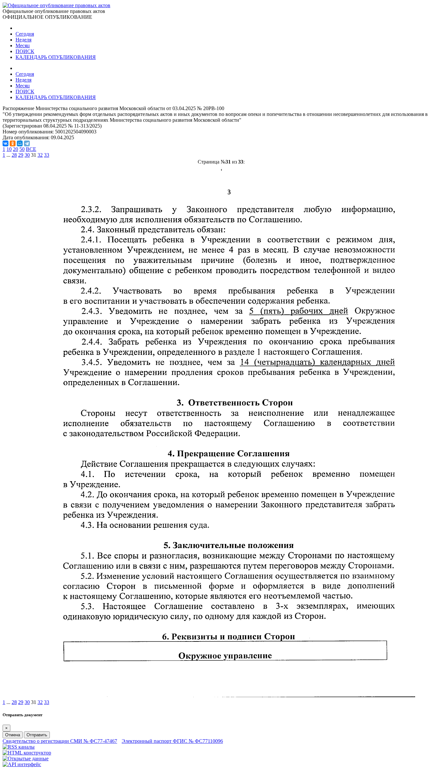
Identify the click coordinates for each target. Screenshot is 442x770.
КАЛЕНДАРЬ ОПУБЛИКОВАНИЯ (56, 57)
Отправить (37, 734)
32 (40, 155)
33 (46, 155)
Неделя (23, 39)
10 (9, 149)
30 (27, 155)
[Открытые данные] (26, 758)
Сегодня (25, 34)
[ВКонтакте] (5, 143)
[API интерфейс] (22, 764)
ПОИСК (25, 51)
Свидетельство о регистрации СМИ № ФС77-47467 (60, 741)
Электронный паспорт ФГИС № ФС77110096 (172, 741)
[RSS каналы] (19, 747)
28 (14, 155)
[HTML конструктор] (27, 752)
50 (22, 149)
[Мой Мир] (20, 143)
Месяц (23, 45)
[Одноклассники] (13, 143)
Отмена (12, 734)
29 (20, 155)
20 (15, 149)
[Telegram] (27, 143)
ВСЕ (31, 149)
